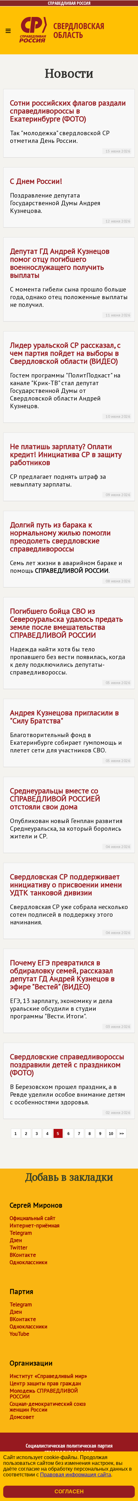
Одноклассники (28, 1262)
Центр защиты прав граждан (45, 1383)
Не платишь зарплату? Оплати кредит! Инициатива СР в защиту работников (70, 469)
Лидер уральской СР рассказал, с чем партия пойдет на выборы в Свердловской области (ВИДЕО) (70, 379)
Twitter (18, 1247)
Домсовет (22, 1417)
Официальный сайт (33, 1218)
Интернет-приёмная (34, 1225)
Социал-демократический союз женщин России (48, 1406)
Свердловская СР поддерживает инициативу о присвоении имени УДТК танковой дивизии (70, 903)
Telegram (21, 1233)
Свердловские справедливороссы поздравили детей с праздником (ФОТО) (70, 1083)
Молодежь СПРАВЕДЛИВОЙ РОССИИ (44, 1393)
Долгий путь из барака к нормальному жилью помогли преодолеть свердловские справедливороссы (70, 551)
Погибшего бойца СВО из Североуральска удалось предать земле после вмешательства (70, 645)
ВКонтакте (23, 1255)
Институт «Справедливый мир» (48, 1376)
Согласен (69, 1491)
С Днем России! (70, 199)
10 (111, 1134)
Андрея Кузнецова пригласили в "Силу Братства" (70, 735)
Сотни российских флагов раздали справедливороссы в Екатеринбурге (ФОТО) (70, 125)
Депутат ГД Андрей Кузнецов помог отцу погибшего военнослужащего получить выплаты (70, 281)
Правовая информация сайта (75, 1474)
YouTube (19, 1334)
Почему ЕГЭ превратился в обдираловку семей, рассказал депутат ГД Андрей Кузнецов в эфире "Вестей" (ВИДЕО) (70, 993)
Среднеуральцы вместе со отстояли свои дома (70, 817)
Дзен (16, 1240)
